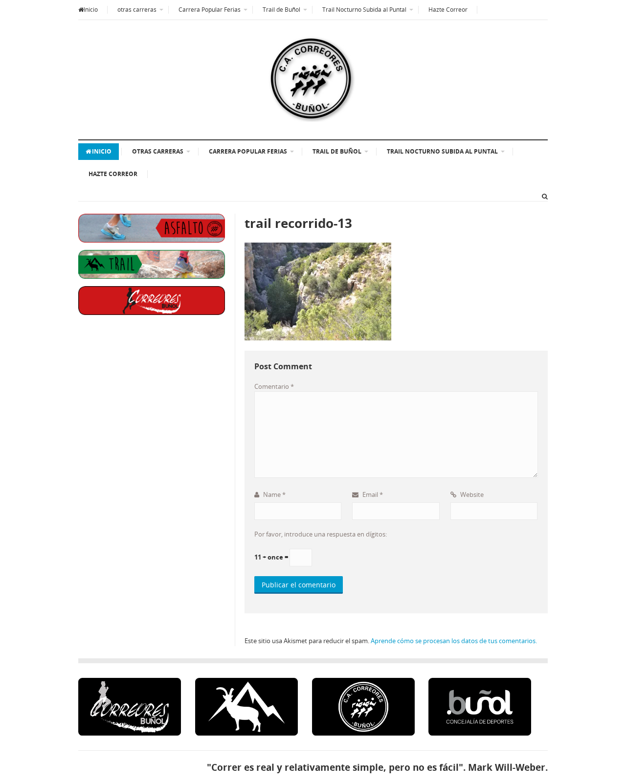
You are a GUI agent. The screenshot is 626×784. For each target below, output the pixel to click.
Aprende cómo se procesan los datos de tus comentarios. (454, 640)
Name (274, 494)
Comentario (274, 386)
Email (372, 494)
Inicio (91, 9)
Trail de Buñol (281, 9)
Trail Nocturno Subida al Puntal (364, 9)
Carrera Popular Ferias (210, 9)
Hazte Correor (448, 9)
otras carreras (136, 9)
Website (471, 494)
